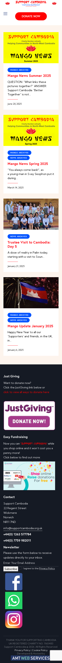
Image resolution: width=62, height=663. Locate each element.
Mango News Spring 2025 (28, 164)
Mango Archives (19, 70)
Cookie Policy (40, 650)
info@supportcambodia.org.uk (22, 528)
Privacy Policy (47, 568)
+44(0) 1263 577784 (17, 534)
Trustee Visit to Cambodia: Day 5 (29, 244)
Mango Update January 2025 (30, 326)
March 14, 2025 (15, 187)
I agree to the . (39, 568)
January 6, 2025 (15, 350)
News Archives (18, 158)
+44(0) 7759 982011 (17, 540)
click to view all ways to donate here (26, 392)
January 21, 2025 (16, 266)
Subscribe (10, 569)
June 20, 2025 (15, 103)
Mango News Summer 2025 (29, 76)
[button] (5, 13)
